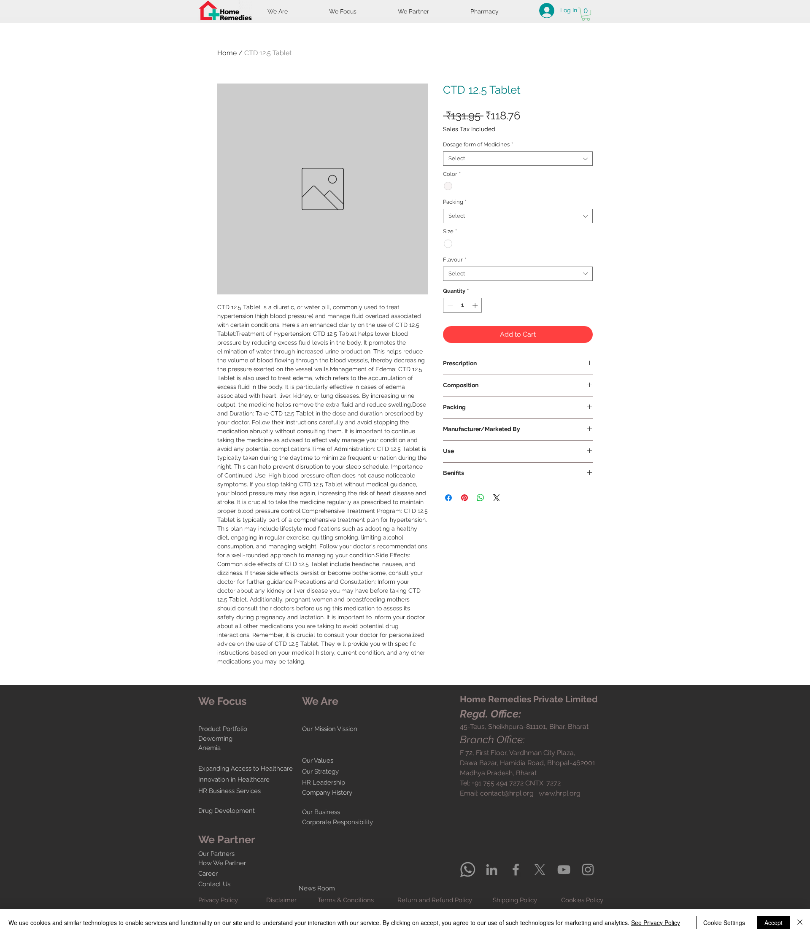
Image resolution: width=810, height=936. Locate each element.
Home (227, 53)
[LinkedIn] (492, 869)
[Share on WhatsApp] (480, 498)
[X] (540, 869)
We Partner (226, 839)
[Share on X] (496, 498)
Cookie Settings (724, 922)
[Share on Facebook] (448, 498)
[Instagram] (588, 869)
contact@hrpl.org (507, 793)
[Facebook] (516, 869)
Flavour (454, 259)
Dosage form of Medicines (478, 144)
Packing (455, 202)
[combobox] (518, 158)
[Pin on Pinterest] (464, 498)
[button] (586, 14)
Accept (773, 922)
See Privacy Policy (655, 922)
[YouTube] (564, 869)
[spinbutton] (462, 305)
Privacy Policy (218, 900)
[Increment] (476, 305)
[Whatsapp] (467, 869)
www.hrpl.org (559, 793)
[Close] (800, 922)
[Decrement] (449, 305)
